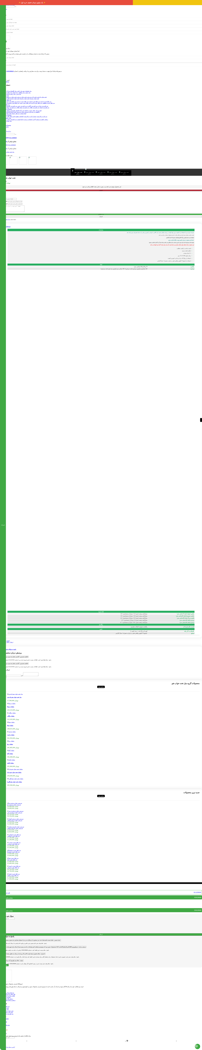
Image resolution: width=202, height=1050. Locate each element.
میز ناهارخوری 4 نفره (45, 101)
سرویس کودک (17, 112)
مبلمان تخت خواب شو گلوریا (14, 782)
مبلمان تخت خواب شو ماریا (14, 772)
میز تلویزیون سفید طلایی (22, 107)
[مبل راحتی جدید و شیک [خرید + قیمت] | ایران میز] (11, 703)
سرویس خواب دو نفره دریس (14, 812)
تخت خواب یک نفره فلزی (12, 98)
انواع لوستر (20, 119)
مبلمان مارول (10, 735)
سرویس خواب (25, 112)
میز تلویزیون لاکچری (32, 106)
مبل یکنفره (9, 92)
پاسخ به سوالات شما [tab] (11, 649)
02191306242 (10, 71)
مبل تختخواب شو (27, 91)
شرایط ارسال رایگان (8, 992)
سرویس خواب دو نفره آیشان (14, 820)
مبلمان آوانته (10, 763)
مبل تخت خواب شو (9, 152)
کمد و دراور (39, 110)
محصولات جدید (7, 125)
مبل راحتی (19, 91)
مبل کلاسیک (13, 91)
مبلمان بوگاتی (10, 716)
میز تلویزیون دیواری (43, 106)
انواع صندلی (23, 113)
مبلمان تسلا (10, 725)
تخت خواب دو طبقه (11, 97)
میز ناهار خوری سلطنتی (48, 103)
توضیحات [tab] (8, 226)
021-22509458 (13, 138)
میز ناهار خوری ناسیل (12, 875)
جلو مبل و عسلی (10, 110)
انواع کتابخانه (9, 112)
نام (22, 675)
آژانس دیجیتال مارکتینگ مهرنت (8, 1047)
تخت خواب (6, 95)
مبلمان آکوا (10, 753)
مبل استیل (15, 92)
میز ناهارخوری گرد (11, 101)
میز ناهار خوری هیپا (12, 859)
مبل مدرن (18, 94)
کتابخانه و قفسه (19, 116)
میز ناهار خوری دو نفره (22, 101)
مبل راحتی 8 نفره (10, 94)
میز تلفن (17, 113)
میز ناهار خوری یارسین (13, 867)
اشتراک (3, 525)
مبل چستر (27, 92)
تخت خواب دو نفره (22, 97)
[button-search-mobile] (15, 134)
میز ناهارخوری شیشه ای (12, 103)
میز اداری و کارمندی (42, 116)
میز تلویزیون (6, 104)
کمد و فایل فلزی (10, 116)
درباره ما (8, 131)
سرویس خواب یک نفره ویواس (15, 828)
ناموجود (101, 190)
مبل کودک (9, 121)
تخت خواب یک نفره (42, 97)
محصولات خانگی (7, 109)
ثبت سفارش (101, 214)
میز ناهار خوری (7, 100)
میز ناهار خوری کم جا (36, 103)
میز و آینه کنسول (19, 110)
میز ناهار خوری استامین (13, 836)
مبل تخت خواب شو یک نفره (14, 697)
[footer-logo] (6, 981)
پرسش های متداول (8, 998)
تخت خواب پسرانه (34, 98)
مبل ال (8, 91)
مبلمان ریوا (10, 744)
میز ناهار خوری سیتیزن (13, 844)
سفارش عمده (6, 997)
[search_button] (15, 6)
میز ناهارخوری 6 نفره (34, 101)
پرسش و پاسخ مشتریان (9, 1000)
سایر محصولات (7, 118)
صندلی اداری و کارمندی (30, 116)
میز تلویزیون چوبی (22, 106)
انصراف (101, 216)
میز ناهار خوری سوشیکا (13, 852)
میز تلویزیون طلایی (34, 107)
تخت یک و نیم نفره (31, 97)
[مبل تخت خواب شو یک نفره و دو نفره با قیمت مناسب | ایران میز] (15, 694)
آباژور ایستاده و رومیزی (29, 119)
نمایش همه (101, 687)
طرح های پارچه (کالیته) (9, 994)
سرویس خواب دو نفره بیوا (14, 804)
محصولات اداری (7, 115)
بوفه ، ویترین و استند (30, 110)
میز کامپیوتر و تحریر (11, 119)
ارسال (101, 934)
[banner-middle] (6, 642)
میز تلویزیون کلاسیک (11, 106)
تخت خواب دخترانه (24, 98)
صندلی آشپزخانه (10, 113)
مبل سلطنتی (21, 92)
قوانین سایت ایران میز (9, 995)
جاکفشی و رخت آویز (34, 112)
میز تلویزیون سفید (11, 107)
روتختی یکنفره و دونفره (42, 119)
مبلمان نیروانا (10, 706)
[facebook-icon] (127, 1041)
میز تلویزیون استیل (44, 107)
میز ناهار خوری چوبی (24, 103)
